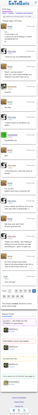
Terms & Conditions (19, 398)
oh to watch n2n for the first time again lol (19, 376)
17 (25, 291)
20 (4, 296)
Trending (24, 411)
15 (16, 291)
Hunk (5, 276)
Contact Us (19, 406)
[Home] (19, 3)
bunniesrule (11, 87)
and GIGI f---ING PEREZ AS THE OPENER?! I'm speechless (15, 322)
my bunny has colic (10, 359)
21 (9, 296)
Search (19, 411)
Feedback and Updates (24, 13)
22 (13, 296)
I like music (11, 51)
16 (21, 291)
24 (22, 296)
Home (4, 13)
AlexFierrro (13, 329)
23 (17, 296)
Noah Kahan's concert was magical (16, 341)
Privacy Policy (19, 402)
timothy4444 (12, 135)
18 (30, 291)
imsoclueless (14, 382)
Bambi (9, 26)
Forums (11, 13)
